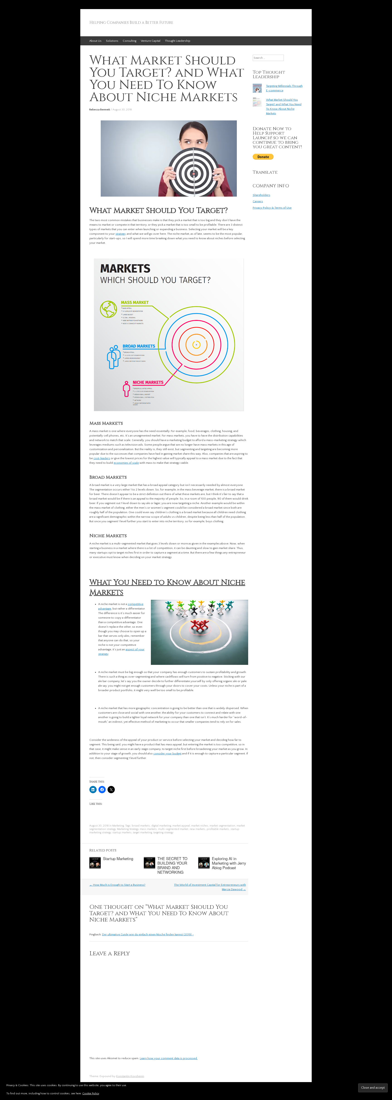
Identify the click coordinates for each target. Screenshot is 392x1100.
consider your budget (167, 753)
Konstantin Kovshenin (130, 1076)
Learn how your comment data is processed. (169, 1058)
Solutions (112, 40)
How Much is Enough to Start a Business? (117, 884)
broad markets (141, 825)
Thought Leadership (177, 40)
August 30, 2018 (122, 109)
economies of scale (126, 462)
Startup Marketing (118, 858)
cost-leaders (101, 458)
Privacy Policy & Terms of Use (272, 207)
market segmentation (222, 825)
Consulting (129, 40)
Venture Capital (150, 40)
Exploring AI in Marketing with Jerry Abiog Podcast (229, 863)
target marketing (142, 832)
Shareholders (261, 195)
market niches (199, 825)
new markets (197, 829)
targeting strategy (163, 832)
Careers (258, 201)
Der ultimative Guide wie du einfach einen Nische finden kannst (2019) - (148, 934)
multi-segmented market (173, 829)
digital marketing (161, 825)
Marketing (118, 825)
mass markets (148, 829)
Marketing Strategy (127, 829)
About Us (95, 40)
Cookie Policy (90, 1093)
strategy (120, 233)
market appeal (181, 825)
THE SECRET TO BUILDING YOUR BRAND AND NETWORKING (172, 865)
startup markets (122, 832)
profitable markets (218, 829)
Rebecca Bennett (99, 109)
